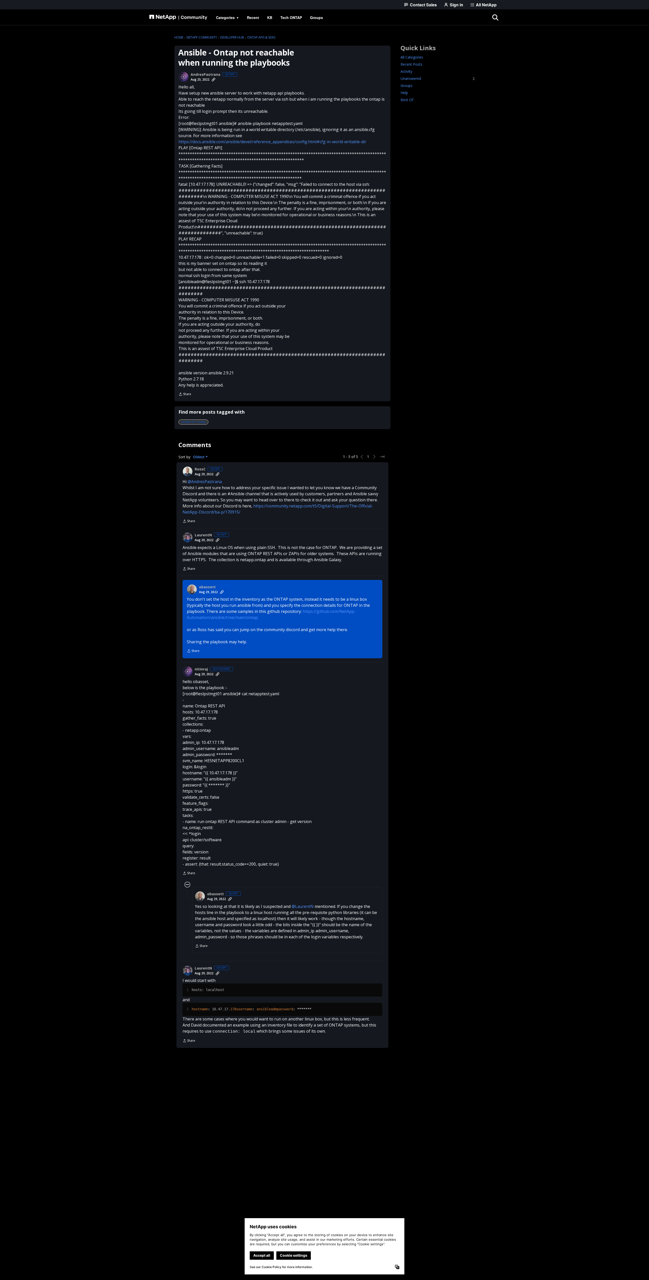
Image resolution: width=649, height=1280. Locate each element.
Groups (406, 85)
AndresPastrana (205, 74)
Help (404, 92)
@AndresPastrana (205, 481)
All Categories (412, 57)
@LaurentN (303, 906)
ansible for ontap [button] (193, 422)
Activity (406, 71)
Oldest (199, 457)
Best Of (407, 99)
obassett (207, 587)
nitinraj (201, 669)
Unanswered (438, 78)
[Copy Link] (213, 79)
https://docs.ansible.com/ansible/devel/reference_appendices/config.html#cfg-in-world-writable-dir (272, 141)
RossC (200, 469)
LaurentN (203, 535)
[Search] (495, 17)
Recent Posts (411, 64)
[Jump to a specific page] (382, 457)
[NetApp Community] (178, 17)
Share (184, 394)
